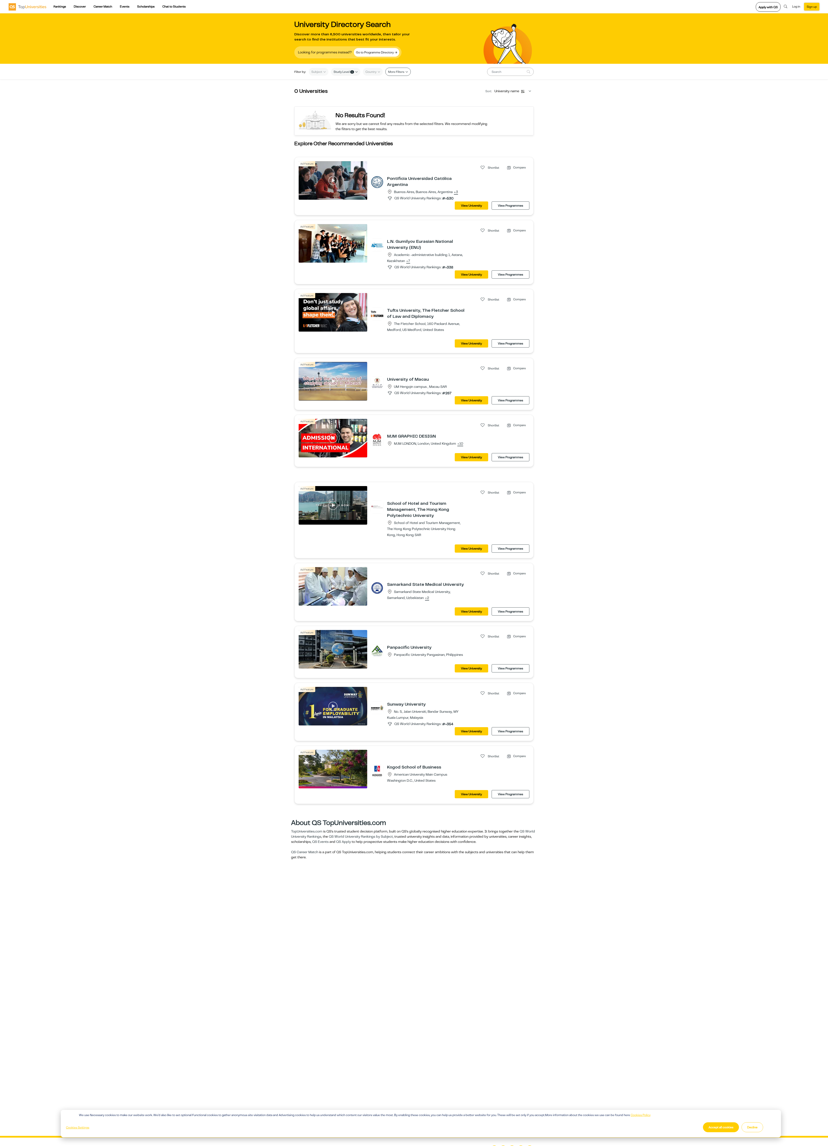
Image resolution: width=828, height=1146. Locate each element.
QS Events (320, 842)
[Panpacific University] (377, 651)
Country (371, 72)
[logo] (27, 7)
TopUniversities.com (306, 831)
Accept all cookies (721, 1127)
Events (124, 6)
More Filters (396, 72)
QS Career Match (304, 852)
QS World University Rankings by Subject (361, 836)
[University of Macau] (377, 382)
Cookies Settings (77, 1127)
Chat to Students (174, 6)
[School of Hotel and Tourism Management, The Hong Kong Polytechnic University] (377, 507)
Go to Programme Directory (375, 52)
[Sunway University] (377, 707)
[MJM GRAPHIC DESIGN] (377, 439)
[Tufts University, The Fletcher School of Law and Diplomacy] (377, 314)
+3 (456, 192)
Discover (80, 6)
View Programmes (510, 205)
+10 (460, 443)
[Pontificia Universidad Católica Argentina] (377, 182)
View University (471, 205)
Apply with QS (768, 7)
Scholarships (146, 6)
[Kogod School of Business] (377, 770)
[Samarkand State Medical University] (377, 588)
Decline (752, 1127)
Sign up (812, 7)
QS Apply (343, 842)
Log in (796, 6)
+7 (408, 261)
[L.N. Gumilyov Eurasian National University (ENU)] (377, 245)
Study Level (343, 72)
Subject (317, 72)
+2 (427, 598)
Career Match (103, 6)
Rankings (59, 6)
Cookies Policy (641, 1115)
